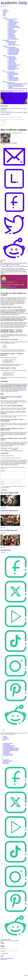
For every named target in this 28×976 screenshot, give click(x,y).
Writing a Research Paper (13, 44)
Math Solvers (11, 28)
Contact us (7, 112)
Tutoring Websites (12, 35)
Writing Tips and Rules (13, 54)
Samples (5, 12)
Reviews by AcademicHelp (11, 19)
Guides (4, 13)
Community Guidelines (8, 743)
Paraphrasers (11, 29)
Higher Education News (13, 74)
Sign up (14, 449)
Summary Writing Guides (13, 68)
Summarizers (11, 34)
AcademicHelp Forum (10, 82)
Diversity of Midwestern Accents (9, 530)
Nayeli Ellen (14, 143)
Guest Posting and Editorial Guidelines (11, 749)
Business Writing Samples (13, 50)
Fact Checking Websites (13, 39)
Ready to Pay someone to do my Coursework (17, 88)
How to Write (6, 10)
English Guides (21, 90)
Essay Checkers (11, 36)
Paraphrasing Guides (12, 66)
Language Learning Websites (14, 27)
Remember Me (5, 953)
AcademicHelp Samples (11, 47)
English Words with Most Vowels (9, 510)
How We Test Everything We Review (11, 748)
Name (2, 481)
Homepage (3, 90)
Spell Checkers (11, 33)
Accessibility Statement (8, 746)
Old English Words (6, 550)
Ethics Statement (6, 744)
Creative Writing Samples (13, 51)
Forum (4, 15)
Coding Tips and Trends (13, 78)
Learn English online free (18, 389)
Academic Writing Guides (11, 41)
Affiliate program (6, 751)
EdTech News (11, 76)
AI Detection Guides (12, 59)
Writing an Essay (11, 42)
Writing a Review (12, 43)
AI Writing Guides (12, 57)
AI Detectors (11, 20)
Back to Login (4, 959)
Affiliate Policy (6, 752)
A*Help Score (6, 738)
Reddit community (8, 263)
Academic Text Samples (13, 48)
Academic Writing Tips (13, 73)
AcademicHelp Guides (10, 56)
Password (2, 951)
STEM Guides (11, 69)
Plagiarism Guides (12, 67)
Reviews (5, 9)
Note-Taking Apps (12, 37)
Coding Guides (11, 61)
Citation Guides (11, 60)
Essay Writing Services (8, 753)
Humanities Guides (12, 62)
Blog (4, 14)
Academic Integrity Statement (9, 745)
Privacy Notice (20, 112)
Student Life (10, 75)
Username (3, 948)
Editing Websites (11, 24)
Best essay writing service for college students (17, 83)
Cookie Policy (6, 759)
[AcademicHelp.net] (14, 4)
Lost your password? (9, 958)
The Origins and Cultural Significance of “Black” (11, 117)
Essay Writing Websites (13, 26)
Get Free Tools (4, 103)
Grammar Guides (11, 63)
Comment (3, 470)
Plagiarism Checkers (12, 30)
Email (2, 483)
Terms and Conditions (7, 760)
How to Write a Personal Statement (15, 84)
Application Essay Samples (14, 49)
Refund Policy (6, 763)
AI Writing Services (12, 21)
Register (2, 958)
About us (5, 736)
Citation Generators (12, 23)
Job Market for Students (13, 77)
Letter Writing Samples (13, 53)
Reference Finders (12, 31)
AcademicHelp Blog (10, 71)
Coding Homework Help (13, 22)
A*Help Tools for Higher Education (10, 750)
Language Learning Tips (13, 80)
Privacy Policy (6, 762)
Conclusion (3, 122)
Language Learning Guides (14, 64)
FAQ (2, 124)
